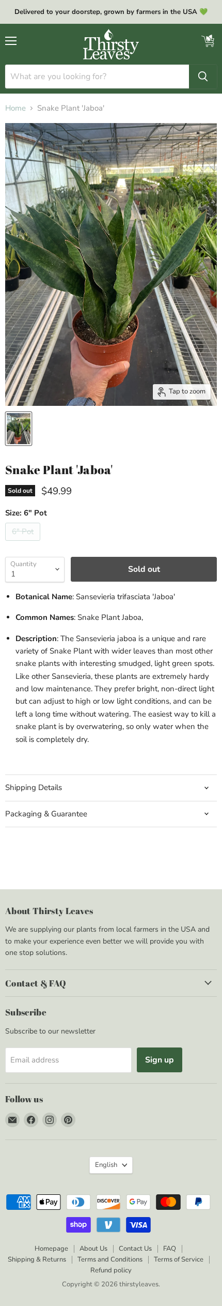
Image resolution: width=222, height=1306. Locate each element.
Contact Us (135, 1248)
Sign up (159, 1060)
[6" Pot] (24, 543)
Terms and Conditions (109, 1259)
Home (15, 108)
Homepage (51, 1248)
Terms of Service (178, 1259)
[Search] (203, 76)
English (106, 1165)
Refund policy (111, 1270)
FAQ (169, 1248)
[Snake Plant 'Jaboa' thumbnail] (18, 428)
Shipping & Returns (37, 1259)
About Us (93, 1248)
